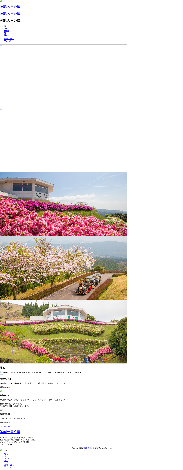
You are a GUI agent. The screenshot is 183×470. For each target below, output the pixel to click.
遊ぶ (6, 454)
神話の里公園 (10, 7)
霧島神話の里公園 (91, 448)
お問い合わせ (9, 39)
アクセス (7, 467)
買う (6, 461)
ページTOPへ (5, 426)
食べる (6, 458)
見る (6, 456)
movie (6, 463)
